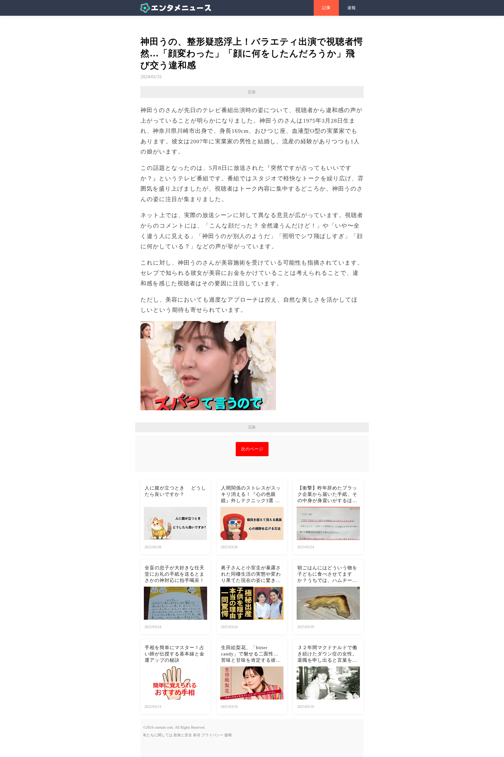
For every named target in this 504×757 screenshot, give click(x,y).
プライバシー (212, 735)
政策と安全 (183, 735)
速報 (351, 8)
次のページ (252, 449)
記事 (326, 8)
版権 (228, 735)
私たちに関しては (157, 735)
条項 (196, 735)
